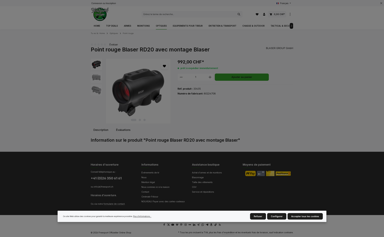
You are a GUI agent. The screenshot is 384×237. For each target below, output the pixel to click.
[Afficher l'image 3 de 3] (144, 120)
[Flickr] (190, 225)
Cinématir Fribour (149, 196)
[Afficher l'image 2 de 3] (140, 120)
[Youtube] (173, 225)
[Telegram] (207, 225)
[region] (131, 91)
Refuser (258, 216)
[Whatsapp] (203, 225)
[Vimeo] (177, 225)
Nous (144, 177)
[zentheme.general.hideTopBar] (381, 3)
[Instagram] (186, 225)
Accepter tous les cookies (305, 216)
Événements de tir (150, 172)
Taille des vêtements (202, 182)
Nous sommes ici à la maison (155, 187)
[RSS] (220, 225)
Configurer (277, 216)
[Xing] (198, 225)
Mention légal (148, 182)
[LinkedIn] (194, 225)
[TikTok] (216, 225)
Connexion (96, 3)
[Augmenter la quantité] (210, 77)
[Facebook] (164, 225)
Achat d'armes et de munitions (207, 172)
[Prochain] (291, 26)
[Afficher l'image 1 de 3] (133, 120)
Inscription (111, 3)
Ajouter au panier (241, 77)
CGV (194, 187)
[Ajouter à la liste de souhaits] (164, 66)
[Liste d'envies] (257, 14)
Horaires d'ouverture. (104, 195)
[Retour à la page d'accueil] (100, 14)
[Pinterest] (181, 225)
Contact (145, 192)
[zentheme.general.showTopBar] (290, 14)
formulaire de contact (114, 204)
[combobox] (189, 14)
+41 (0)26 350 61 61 (106, 178)
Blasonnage (198, 177)
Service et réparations (203, 192)
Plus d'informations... (142, 216)
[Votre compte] (264, 14)
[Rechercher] (239, 14)
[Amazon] (211, 225)
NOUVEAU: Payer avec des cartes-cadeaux (163, 201)
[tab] (101, 129)
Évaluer (113, 44)
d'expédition (228, 232)
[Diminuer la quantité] (181, 77)
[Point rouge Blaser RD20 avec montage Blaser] (138, 91)
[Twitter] (168, 225)
